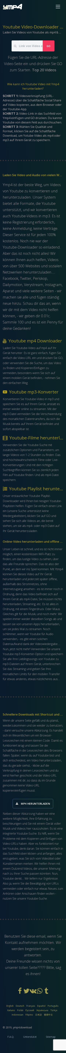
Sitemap (51, 1036)
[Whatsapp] (40, 992)
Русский (29, 1010)
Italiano (11, 1010)
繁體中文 (48, 1014)
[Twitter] (26, 992)
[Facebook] (20, 992)
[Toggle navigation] (58, 6)
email (40, 936)
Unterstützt (30, 1036)
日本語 (38, 1014)
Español (41, 1005)
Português (53, 1005)
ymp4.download (22, 1027)
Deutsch (20, 1005)
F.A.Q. (10, 1036)
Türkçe (53, 1010)
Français (30, 1005)
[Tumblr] (46, 992)
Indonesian (17, 1014)
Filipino (29, 1014)
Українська (42, 1010)
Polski (20, 1010)
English (10, 1005)
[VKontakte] (33, 992)
